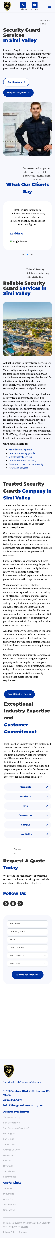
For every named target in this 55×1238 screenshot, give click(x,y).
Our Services (14, 82)
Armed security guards (20, 449)
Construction (26, 815)
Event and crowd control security (26, 464)
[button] (49, 6)
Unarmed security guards (22, 453)
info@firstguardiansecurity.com (23, 1105)
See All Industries (18, 694)
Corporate (25, 787)
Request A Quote (16, 92)
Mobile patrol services (20, 456)
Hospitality (26, 834)
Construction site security (22, 460)
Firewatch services (18, 467)
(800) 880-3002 (12, 1100)
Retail (26, 806)
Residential (25, 796)
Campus (25, 824)
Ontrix (24, 1226)
